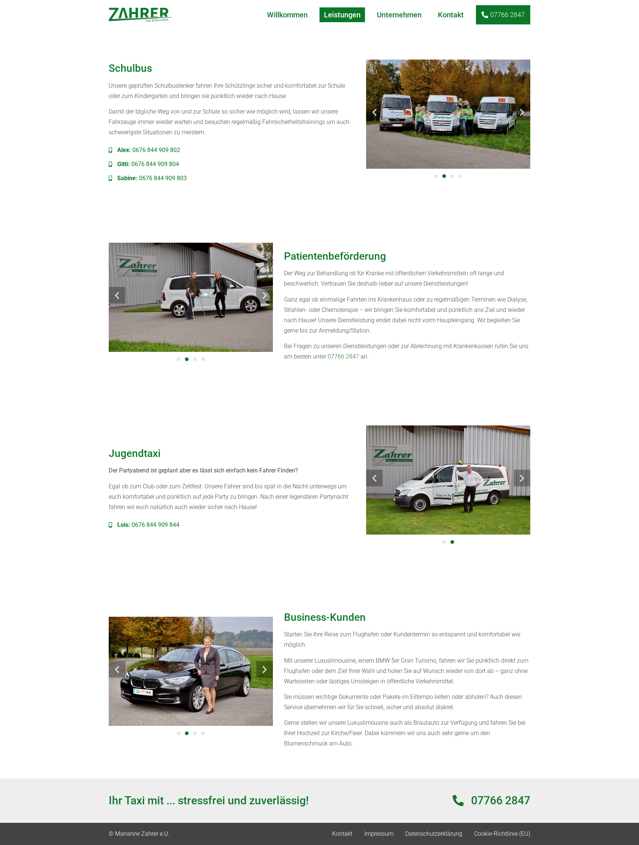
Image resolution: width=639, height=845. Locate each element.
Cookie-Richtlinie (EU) (502, 833)
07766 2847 (343, 356)
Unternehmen (399, 14)
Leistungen (342, 14)
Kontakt (451, 14)
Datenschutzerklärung (433, 833)
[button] (374, 112)
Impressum (378, 833)
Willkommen (287, 14)
